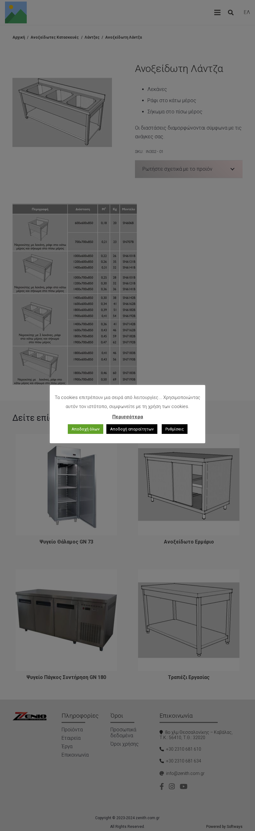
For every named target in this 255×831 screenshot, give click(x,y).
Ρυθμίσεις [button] (174, 429)
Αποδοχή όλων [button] (86, 429)
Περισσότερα (127, 417)
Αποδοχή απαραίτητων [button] (132, 429)
